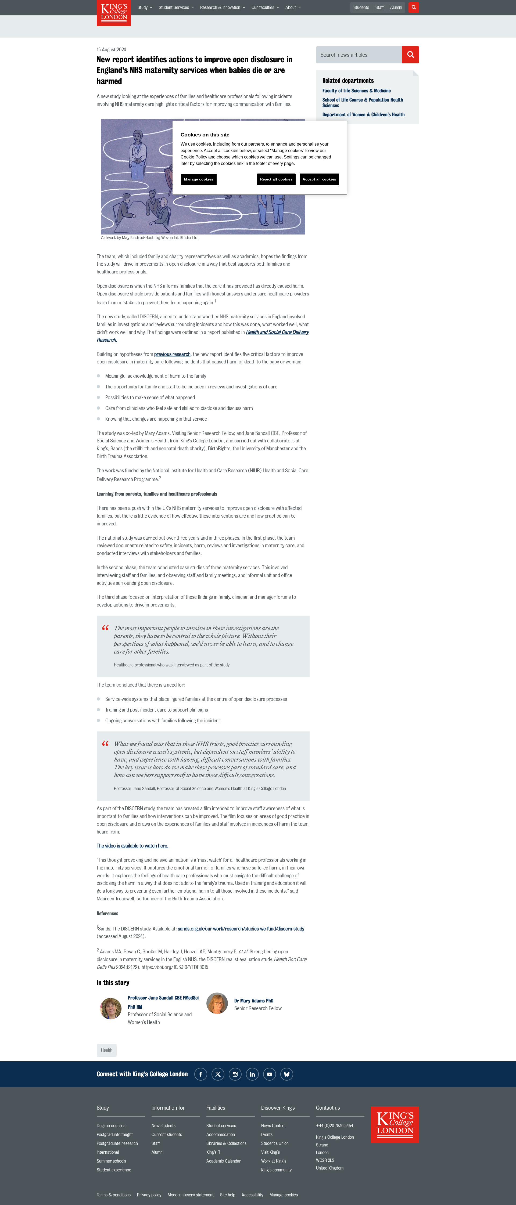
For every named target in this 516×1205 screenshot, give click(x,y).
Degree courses (121, 1127)
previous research (172, 354)
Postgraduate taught (121, 1135)
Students (361, 7)
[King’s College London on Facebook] (200, 1074)
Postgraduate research (121, 1144)
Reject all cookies (276, 179)
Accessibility (252, 1195)
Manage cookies (284, 1195)
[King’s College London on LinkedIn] (252, 1074)
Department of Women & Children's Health (363, 114)
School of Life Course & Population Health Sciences (362, 102)
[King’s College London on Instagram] (235, 1074)
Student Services (178, 8)
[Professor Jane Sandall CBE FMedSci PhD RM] (114, 1009)
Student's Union (285, 1144)
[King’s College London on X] (218, 1074)
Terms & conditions (114, 1195)
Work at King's (285, 1162)
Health (106, 1050)
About (294, 8)
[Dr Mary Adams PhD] (220, 1004)
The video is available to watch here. (133, 846)
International (121, 1153)
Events (285, 1135)
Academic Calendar (230, 1162)
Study (147, 8)
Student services (230, 1127)
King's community (285, 1171)
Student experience (121, 1171)
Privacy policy (149, 1195)
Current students (176, 1135)
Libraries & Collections (230, 1144)
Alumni (396, 7)
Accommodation (230, 1135)
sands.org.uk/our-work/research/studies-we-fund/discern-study (241, 929)
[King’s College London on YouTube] (269, 1074)
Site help (227, 1195)
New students (176, 1127)
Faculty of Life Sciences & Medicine (356, 90)
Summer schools (121, 1162)
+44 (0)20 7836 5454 (334, 1126)
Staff (379, 7)
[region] (260, 158)
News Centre (285, 1127)
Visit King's (285, 1153)
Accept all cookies (319, 179)
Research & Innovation (224, 8)
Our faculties (267, 8)
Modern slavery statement (191, 1195)
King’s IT (230, 1153)
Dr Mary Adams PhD (253, 1000)
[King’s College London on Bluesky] (286, 1074)
